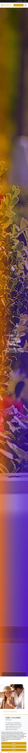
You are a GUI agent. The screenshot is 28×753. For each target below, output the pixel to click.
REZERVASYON (18, 5)
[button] (25, 5)
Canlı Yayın (19, 1)
